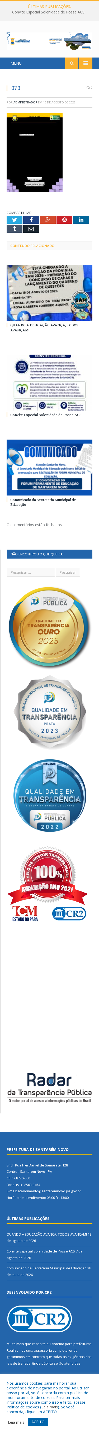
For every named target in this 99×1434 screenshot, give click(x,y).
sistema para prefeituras (71, 1343)
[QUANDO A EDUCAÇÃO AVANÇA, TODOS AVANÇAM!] (49, 293)
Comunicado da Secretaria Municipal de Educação (47, 1268)
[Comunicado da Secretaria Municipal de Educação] (49, 468)
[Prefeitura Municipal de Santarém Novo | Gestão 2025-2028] (49, 40)
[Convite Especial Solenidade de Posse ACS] (49, 383)
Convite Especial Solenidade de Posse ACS (48, 12)
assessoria (43, 1350)
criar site (39, 1343)
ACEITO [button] (38, 1421)
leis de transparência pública (30, 1363)
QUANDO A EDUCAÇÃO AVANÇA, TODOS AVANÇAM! (47, 1234)
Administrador (25, 102)
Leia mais (49, 1406)
